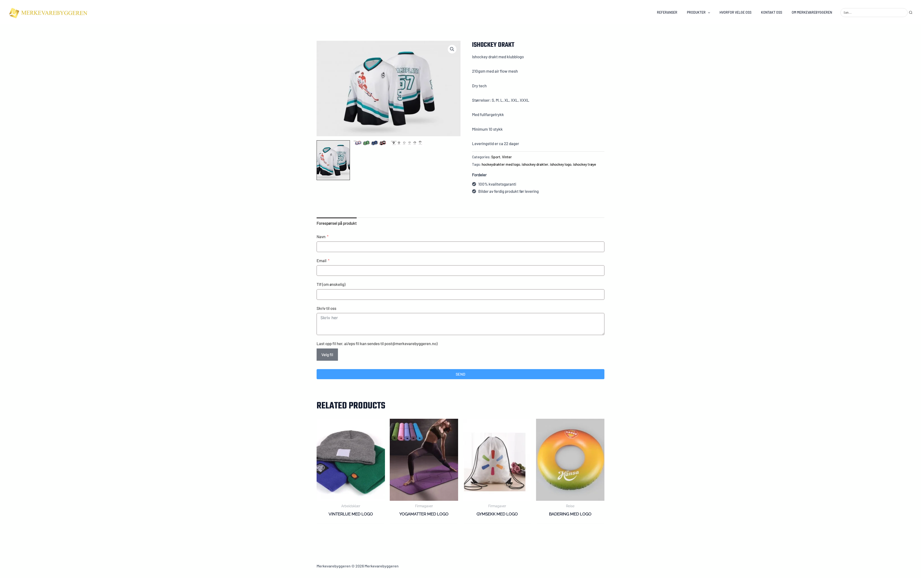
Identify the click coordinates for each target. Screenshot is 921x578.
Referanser (667, 12)
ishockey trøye (584, 164)
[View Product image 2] (370, 143)
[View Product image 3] (407, 143)
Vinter (507, 157)
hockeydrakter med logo (501, 164)
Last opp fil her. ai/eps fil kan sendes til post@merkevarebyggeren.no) (377, 343)
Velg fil (327, 354)
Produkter (696, 12)
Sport (495, 157)
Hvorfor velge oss (735, 12)
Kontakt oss (771, 12)
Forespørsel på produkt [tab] (337, 223)
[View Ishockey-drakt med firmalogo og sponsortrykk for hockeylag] (333, 160)
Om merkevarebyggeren (812, 12)
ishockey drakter (535, 164)
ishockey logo (560, 164)
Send (460, 374)
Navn (321, 236)
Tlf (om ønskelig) (331, 284)
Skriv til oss (326, 308)
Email (321, 260)
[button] (708, 12)
